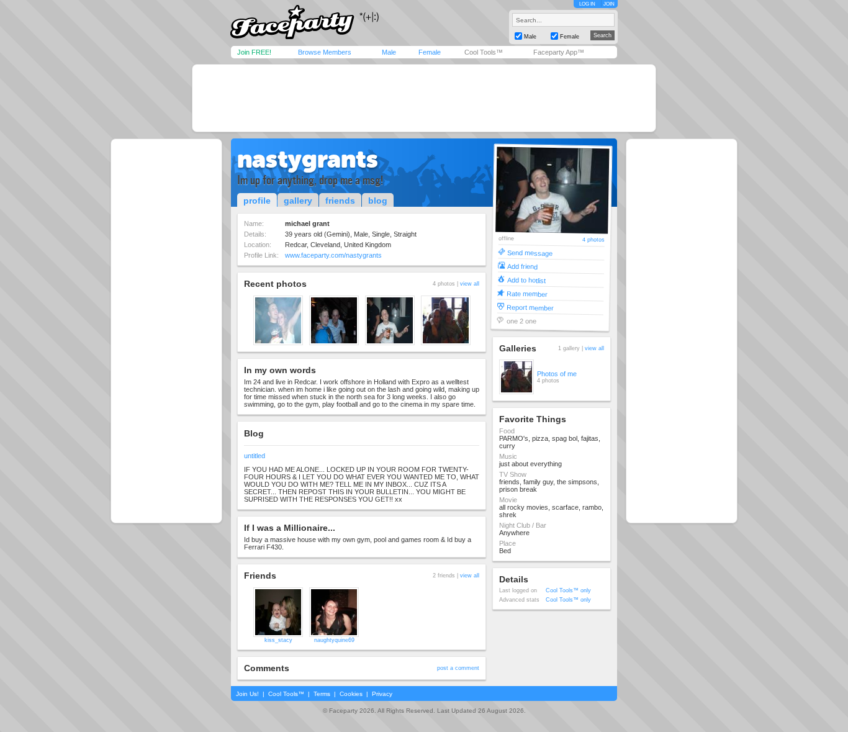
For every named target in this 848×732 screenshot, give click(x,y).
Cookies (351, 693)
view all (469, 284)
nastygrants (307, 159)
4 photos (593, 240)
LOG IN (587, 4)
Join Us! (247, 693)
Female (429, 52)
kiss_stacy (278, 640)
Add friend (522, 266)
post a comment (458, 668)
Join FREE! (254, 52)
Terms (321, 693)
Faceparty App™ (558, 52)
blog (377, 201)
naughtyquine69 (334, 640)
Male (389, 52)
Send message (530, 252)
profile (257, 201)
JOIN (609, 4)
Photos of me (557, 373)
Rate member (527, 293)
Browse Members (324, 52)
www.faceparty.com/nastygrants (333, 255)
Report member (530, 307)
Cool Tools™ (483, 52)
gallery (298, 201)
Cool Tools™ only (568, 590)
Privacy (382, 693)
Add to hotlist (526, 280)
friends (340, 201)
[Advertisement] (424, 98)
